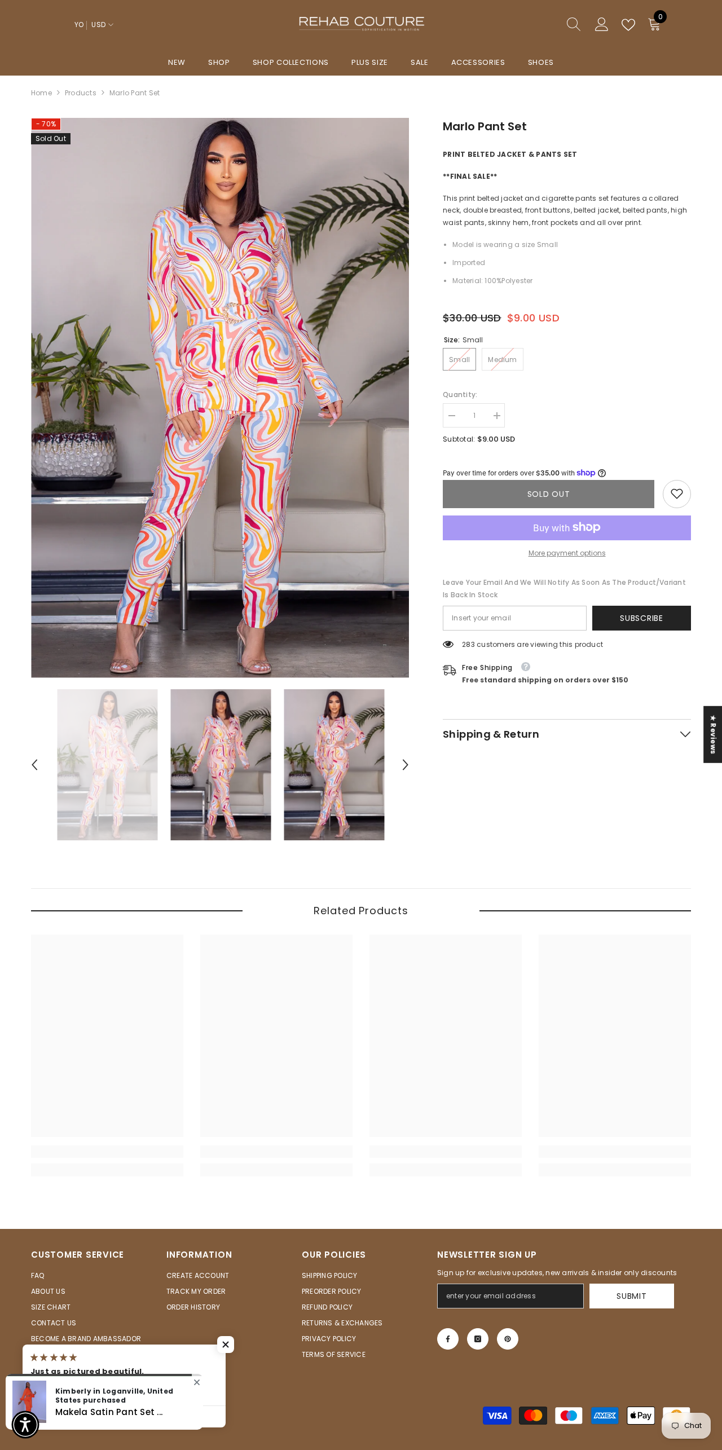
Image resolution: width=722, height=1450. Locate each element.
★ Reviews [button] (713, 734)
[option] (220, 398)
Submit (631, 1296)
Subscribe (641, 617)
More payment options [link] (567, 552)
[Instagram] (477, 1339)
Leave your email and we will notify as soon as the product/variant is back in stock (564, 588)
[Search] (533, 25)
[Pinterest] (507, 1339)
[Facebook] (448, 1339)
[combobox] (522, 24)
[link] (677, 493)
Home (41, 93)
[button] (34, 764)
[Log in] (602, 25)
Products (80, 93)
